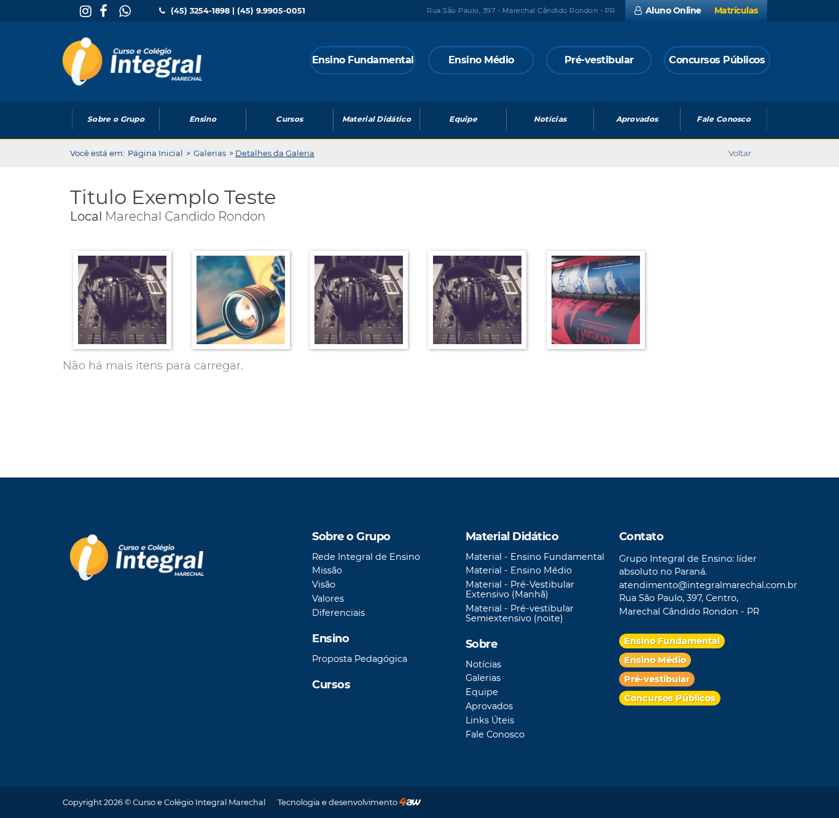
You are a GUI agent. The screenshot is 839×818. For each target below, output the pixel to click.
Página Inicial (155, 153)
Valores (328, 598)
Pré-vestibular (657, 679)
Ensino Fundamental (672, 641)
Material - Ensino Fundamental (535, 556)
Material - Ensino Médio (519, 570)
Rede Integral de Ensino (366, 556)
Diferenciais (338, 612)
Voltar (739, 153)
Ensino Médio (655, 660)
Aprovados (489, 706)
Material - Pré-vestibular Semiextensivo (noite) (520, 613)
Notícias (483, 664)
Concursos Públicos (670, 698)
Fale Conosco (495, 734)
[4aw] (410, 802)
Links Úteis (490, 720)
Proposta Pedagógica (359, 658)
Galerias (209, 153)
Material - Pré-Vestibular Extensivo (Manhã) (520, 589)
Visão (323, 584)
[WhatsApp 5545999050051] (123, 11)
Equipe (482, 692)
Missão (327, 570)
